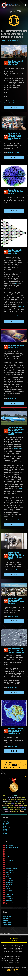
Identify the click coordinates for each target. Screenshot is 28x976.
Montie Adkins (9, 898)
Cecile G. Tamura (10, 872)
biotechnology (22, 798)
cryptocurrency (19, 799)
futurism (16, 746)
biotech (16, 798)
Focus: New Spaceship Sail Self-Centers (16, 346)
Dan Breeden (9, 853)
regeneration (6, 809)
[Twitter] (11, 970)
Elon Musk (6, 829)
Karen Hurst (8, 862)
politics (15, 807)
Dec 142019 (5, 63)
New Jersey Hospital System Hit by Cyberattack (15, 63)
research (11, 809)
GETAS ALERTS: (17, 949)
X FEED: (5, 952)
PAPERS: (16, 961)
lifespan (24, 805)
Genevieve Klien (10, 153)
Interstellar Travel (5, 805)
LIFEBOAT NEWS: (18, 945)
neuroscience (20, 206)
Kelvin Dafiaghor (10, 861)
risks (13, 809)
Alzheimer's (10, 795)
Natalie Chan (9, 884)
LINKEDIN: (5, 949)
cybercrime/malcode (7, 103)
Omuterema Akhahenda (12, 868)
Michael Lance (9, 894)
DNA (4, 826)
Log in (4, 40)
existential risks (6, 801)
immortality (21, 803)
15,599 (12, 767)
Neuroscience (11, 807)
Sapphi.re (24, 967)
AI (7, 795)
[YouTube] (17, 970)
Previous (10, 762)
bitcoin (4, 799)
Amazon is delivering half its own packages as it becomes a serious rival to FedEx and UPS (16, 431)
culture (23, 799)
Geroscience (6, 915)
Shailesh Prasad (10, 855)
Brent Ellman (9, 890)
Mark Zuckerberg (7, 834)
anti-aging (15, 796)
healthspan (8, 803)
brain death (12, 799)
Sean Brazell (9, 886)
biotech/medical (16, 101)
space (16, 399)
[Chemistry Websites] (14, 785)
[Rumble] (20, 970)
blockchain (8, 799)
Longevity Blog (7, 916)
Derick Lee (8, 876)
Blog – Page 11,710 (14, 12)
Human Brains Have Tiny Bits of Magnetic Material (15, 192)
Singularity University (8, 831)
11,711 (19, 765)
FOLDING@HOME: (5, 958)
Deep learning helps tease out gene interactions (15, 252)
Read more (14, 108)
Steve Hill (8, 888)
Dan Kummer (9, 866)
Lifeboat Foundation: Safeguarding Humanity (10, 5)
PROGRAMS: (17, 958)
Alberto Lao (8, 878)
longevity (5, 807)
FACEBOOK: (5, 945)
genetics (5, 317)
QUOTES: (16, 963)
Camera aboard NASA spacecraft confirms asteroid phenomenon (16, 650)
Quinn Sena (9, 101)
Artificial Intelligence (22, 795)
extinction (10, 801)
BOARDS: (16, 954)
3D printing (6, 822)
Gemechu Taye (9, 859)
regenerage (23, 807)
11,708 (4, 765)
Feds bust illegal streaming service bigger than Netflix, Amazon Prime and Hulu (15, 136)
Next (19, 767)
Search (25, 776)
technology (8, 811)
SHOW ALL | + (5, 904)
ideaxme (16, 803)
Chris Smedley (9, 902)
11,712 (24, 765)
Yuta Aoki (8, 874)
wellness (21, 811)
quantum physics (18, 570)
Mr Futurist (6, 918)
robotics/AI (9, 317)
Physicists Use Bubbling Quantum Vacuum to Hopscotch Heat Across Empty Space (16, 555)
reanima (18, 807)
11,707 (21, 762)
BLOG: (16, 952)
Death (25, 799)
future (14, 801)
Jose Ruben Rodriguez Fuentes (13, 865)
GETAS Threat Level (14, 940)
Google (20, 801)
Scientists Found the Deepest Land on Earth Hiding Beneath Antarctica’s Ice (16, 731)
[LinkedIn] (14, 970)
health (13, 103)
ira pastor (10, 805)
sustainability (23, 809)
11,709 (9, 765)
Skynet (5, 832)
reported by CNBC (17, 448)
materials (16, 206)
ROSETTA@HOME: (4, 961)
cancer (16, 799)
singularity (16, 809)
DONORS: (9, 954)
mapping (16, 616)
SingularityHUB (7, 924)
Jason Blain (9, 896)
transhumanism (14, 811)
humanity (12, 803)
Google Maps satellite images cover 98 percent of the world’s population (16, 601)
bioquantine (5, 797)
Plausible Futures (7, 922)
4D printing (6, 823)
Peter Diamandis (7, 825)
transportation (17, 520)
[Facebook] (8, 970)
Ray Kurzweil (6, 828)
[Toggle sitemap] (23, 5)
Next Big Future (7, 920)
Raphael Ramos (10, 882)
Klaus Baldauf (9, 870)
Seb (6, 892)
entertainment (17, 153)
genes (17, 283)
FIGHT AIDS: (6, 956)
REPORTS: (17, 956)
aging (5, 796)
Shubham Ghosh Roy (11, 849)
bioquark (11, 798)
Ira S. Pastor (9, 900)
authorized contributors (13, 40)
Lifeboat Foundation (10, 967)
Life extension (18, 805)
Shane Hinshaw (9, 880)
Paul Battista (9, 857)
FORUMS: (10, 963)
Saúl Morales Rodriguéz (12, 847)
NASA (9, 807)
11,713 (5, 767)
